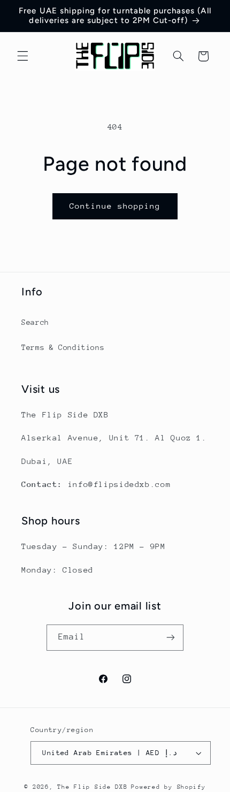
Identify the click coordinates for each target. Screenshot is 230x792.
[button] (22, 56)
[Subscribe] (170, 638)
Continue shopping (115, 205)
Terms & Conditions (62, 347)
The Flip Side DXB (92, 786)
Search (35, 322)
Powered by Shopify (168, 786)
